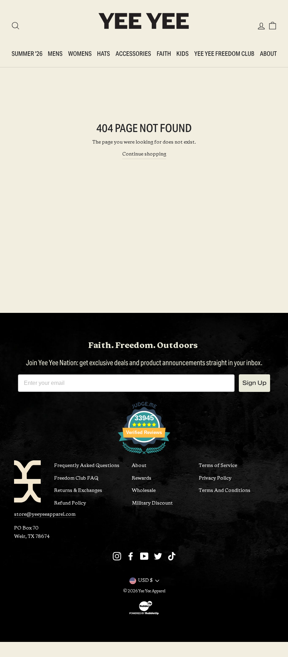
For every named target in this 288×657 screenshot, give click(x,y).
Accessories (133, 54)
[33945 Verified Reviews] (144, 456)
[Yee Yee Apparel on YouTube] (144, 556)
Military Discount (152, 503)
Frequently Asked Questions (86, 465)
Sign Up (254, 383)
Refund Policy (70, 503)
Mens (55, 54)
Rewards (141, 478)
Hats (103, 54)
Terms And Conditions (224, 490)
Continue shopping (144, 154)
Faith (164, 54)
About (268, 54)
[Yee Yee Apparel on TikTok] (172, 556)
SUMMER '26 (27, 54)
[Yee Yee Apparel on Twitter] (158, 556)
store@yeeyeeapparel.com (45, 514)
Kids (182, 54)
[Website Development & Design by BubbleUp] (144, 614)
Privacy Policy (215, 478)
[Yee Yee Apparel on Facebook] (130, 556)
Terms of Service (218, 465)
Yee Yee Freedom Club (224, 54)
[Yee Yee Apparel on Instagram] (117, 556)
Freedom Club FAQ (76, 478)
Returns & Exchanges (78, 490)
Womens (80, 54)
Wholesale (144, 490)
